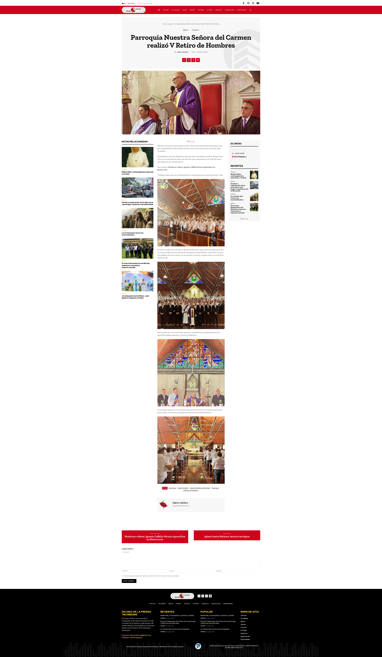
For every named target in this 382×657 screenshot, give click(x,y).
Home (165, 24)
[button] (250, 10)
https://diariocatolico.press (181, 506)
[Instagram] (248, 3)
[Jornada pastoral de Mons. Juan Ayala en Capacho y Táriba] (137, 281)
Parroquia (215, 488)
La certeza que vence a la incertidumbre (132, 234)
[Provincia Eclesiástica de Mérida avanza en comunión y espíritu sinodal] (137, 248)
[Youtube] (257, 3)
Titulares (195, 30)
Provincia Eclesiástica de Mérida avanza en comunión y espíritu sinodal (136, 265)
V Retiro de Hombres (190, 490)
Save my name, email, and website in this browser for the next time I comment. (151, 576)
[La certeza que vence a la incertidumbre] (137, 218)
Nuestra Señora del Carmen (200, 488)
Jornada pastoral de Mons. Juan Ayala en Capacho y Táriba (135, 297)
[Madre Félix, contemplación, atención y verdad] (137, 157)
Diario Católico (182, 52)
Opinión (124, 169)
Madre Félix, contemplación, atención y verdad (137, 173)
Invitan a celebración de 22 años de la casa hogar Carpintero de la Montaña (137, 203)
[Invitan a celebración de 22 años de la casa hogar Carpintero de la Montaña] (137, 187)
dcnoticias (172, 488)
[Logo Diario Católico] (137, 10)
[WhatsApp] (198, 60)
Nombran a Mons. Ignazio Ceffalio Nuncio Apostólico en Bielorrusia (155, 538)
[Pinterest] (193, 60)
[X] (253, 3)
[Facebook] (243, 3)
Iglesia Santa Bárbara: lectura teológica (227, 536)
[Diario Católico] (165, 505)
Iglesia (170, 24)
